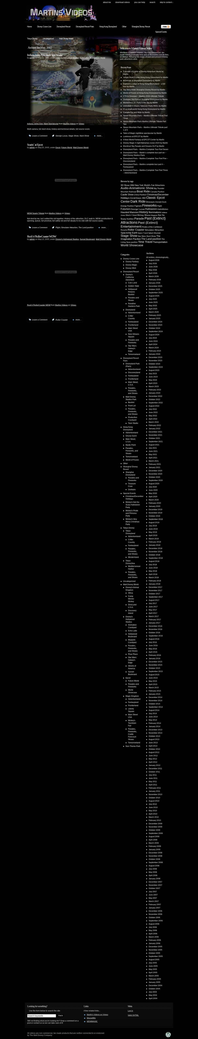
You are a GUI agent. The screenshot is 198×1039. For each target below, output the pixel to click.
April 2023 (153, 383)
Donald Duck (160, 202)
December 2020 (155, 471)
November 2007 (155, 885)
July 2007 (153, 892)
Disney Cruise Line (44, 26)
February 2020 (155, 503)
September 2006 (156, 921)
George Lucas (61, 136)
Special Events (161, 32)
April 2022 (153, 419)
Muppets (154, 215)
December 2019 (155, 509)
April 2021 (153, 458)
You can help (139, 2)
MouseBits (91, 1018)
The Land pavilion (86, 227)
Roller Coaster (62, 320)
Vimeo (81, 124)
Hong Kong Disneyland (108, 26)
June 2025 (153, 302)
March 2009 (154, 843)
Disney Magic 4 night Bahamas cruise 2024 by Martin (145, 143)
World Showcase (132, 245)
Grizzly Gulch (131, 436)
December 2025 (155, 286)
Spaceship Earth (129, 232)
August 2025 (154, 296)
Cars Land (132, 283)
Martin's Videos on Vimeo (97, 1015)
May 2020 (153, 493)
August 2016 (154, 639)
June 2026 (153, 267)
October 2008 (154, 859)
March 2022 (154, 422)
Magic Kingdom (132, 696)
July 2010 (153, 804)
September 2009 (156, 833)
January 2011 (154, 791)
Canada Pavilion (157, 192)
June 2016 (153, 645)
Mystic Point (131, 445)
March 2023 (154, 386)
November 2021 (155, 435)
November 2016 (155, 629)
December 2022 (155, 396)
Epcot (58, 147)
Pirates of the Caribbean (152, 227)
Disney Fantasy (132, 262)
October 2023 (154, 364)
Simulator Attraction (69, 227)
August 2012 (154, 752)
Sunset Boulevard (87, 239)
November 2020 (155, 474)
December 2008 (155, 853)
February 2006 (155, 940)
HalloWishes (162, 209)
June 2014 (153, 717)
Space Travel (143, 233)
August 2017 (154, 600)
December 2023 (155, 357)
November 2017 (155, 590)
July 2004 (153, 992)
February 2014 (155, 723)
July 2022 (153, 409)
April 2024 (153, 344)
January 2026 (154, 283)
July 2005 (153, 963)
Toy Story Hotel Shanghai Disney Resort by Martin (144, 90)
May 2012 (153, 759)
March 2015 (154, 688)
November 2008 (155, 856)
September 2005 (156, 956)
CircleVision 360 (138, 198)
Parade (139, 218)
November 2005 (155, 950)
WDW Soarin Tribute (35, 213)
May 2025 (153, 305)
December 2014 (155, 697)
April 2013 (153, 746)
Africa (130, 593)
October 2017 (154, 594)
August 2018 (154, 561)
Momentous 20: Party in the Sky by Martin (140, 103)
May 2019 (153, 532)
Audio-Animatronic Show (137, 188)
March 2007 (154, 901)
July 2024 (153, 338)
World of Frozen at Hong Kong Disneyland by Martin (145, 93)
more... (100, 136)
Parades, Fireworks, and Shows (133, 390)
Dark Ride (137, 201)
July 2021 (153, 448)
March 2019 (154, 539)
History (143, 212)
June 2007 (153, 895)
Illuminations (155, 212)
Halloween (151, 209)
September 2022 (156, 403)
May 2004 (153, 995)
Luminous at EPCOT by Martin (135, 136)
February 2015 (155, 691)
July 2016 (153, 642)
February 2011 (155, 788)
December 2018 (155, 548)
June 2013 (153, 743)
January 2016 (154, 658)
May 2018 (153, 571)
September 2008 (156, 862)
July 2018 (153, 565)
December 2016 (155, 626)
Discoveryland (134, 372)
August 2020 (154, 484)
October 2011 (154, 772)
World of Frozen (132, 460)
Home (29, 26)
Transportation (160, 242)
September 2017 (156, 597)
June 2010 (153, 807)
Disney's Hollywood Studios (67, 58)
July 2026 (153, 263)
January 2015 (154, 694)
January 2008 (154, 879)
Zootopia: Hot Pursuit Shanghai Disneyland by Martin (145, 99)
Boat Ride (143, 191)
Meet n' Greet (131, 215)
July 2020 (153, 487)
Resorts (124, 230)
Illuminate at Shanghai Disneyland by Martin (141, 81)
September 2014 (156, 707)
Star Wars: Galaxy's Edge (132, 348)
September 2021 (156, 441)
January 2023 (154, 393)
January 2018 (154, 584)
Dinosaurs (150, 202)
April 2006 (153, 934)
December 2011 (155, 768)
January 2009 (154, 849)
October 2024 (154, 328)
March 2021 (154, 461)
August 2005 (154, 960)
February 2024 (155, 351)
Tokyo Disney (32, 38)
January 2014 (154, 726)
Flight (58, 227)
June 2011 (153, 778)
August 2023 (154, 370)
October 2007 (154, 888)
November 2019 (155, 513)
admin (32, 58)
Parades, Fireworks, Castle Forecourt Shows (132, 734)
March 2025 (154, 312)
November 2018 (155, 552)
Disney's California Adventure (130, 277)
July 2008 (153, 869)
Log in (130, 1011)
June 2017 (153, 607)
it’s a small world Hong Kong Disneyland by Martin (144, 109)
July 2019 (153, 526)
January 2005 (154, 982)
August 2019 (154, 522)
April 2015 (153, 684)
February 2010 (155, 820)
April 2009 (153, 840)
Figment (138, 206)
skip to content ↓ (166, 2)
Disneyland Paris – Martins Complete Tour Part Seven (145, 149)
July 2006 (153, 927)
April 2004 (153, 998)
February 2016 (155, 655)
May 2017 (153, 610)
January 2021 (154, 467)
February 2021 (155, 464)
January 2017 (154, 623)
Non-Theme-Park (133, 746)
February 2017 (155, 620)
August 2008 (154, 866)
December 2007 (155, 882)
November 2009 (155, 827)
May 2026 (153, 270)
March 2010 (154, 817)
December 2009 (155, 824)
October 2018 (154, 555)
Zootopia (132, 489)
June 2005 (153, 966)
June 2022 (153, 412)
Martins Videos (69, 124)
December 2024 (155, 322)
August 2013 (154, 739)
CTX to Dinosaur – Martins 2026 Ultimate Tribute (143, 96)
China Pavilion (140, 195)
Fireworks (149, 205)
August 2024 (154, 335)
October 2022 (154, 399)
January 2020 (154, 506)
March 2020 (154, 500)
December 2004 (155, 985)
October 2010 (154, 798)
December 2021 (155, 432)
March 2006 (154, 937)
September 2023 (156, 367)
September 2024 (156, 331)
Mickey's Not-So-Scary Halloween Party (133, 504)
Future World (66, 147)
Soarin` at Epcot (35, 144)
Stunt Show (84, 136)
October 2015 (154, 668)
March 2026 (154, 276)
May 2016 (153, 649)
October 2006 (154, 917)
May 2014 (153, 720)
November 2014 (155, 701)
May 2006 (153, 930)
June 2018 (153, 568)
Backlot (131, 402)
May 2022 (153, 416)
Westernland (133, 557)
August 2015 (154, 675)
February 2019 (155, 542)
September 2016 (156, 636)
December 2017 (155, 587)
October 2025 (154, 289)
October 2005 (154, 953)
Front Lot (132, 406)
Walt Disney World (66, 38)
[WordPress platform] (168, 1036)
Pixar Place (133, 654)
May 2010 (153, 811)
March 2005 (154, 976)
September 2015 (156, 671)
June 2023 (153, 377)
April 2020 (153, 497)
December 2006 (155, 911)
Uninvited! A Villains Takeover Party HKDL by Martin (144, 106)
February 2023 (155, 390)
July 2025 (153, 299)
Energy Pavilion (127, 206)
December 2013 (155, 730)
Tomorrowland (134, 354)
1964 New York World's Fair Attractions (147, 185)
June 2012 (153, 756)
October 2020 (154, 477)
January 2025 (154, 318)
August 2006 (154, 924)
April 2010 (153, 814)
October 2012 (154, 749)
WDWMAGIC (92, 1021)
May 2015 (153, 681)
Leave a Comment (39, 136)
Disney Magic (131, 265)
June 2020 (153, 490)
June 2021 (153, 451)
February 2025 (155, 315)
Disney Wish (131, 268)
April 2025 (153, 309)
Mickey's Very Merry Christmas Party (132, 521)
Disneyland (130, 310)
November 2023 (155, 361)
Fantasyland (133, 322)
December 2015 (155, 662)
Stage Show (73, 136)
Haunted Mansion (129, 212)
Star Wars (142, 236)
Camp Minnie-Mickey (131, 599)
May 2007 (153, 898)
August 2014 (154, 710)
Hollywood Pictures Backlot (132, 292)
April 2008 (153, 875)
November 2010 (155, 794)
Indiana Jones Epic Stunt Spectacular (44, 55)
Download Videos (122, 2)
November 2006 (155, 914)
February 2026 (155, 280)
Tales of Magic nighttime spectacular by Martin (142, 133)
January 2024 (154, 354)
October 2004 (154, 989)
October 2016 (154, 633)
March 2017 (154, 616)
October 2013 (154, 736)
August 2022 (154, 406)
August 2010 (154, 801)
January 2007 (154, 908)
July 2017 (153, 603)
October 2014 (154, 704)
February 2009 (155, 846)
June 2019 (153, 529)
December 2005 (155, 947)
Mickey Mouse (144, 215)
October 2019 (154, 516)
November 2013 (155, 733)
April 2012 (153, 762)
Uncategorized (48, 38)
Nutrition (130, 219)
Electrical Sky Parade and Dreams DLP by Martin (143, 146)
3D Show (125, 185)
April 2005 (153, 972)
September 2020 (156, 480)
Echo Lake (84, 58)
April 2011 (153, 785)
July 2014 (153, 713)
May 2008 (153, 872)
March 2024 (154, 348)
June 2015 (153, 678)
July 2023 (153, 373)
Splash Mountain (154, 233)
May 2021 (153, 454)
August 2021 (154, 445)
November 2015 (155, 665)
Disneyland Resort (63, 26)
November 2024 (155, 325)
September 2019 (156, 519)
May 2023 (153, 380)
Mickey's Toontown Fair (132, 723)
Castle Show (127, 194)
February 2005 (155, 979)
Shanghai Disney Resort (141, 26)
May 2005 (153, 969)
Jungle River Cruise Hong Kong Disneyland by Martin (145, 77)
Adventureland (134, 313)
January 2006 (154, 943)
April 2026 (153, 273)
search (152, 2)
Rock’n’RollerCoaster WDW (41, 236)
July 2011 (153, 775)
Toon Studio (133, 423)
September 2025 (156, 293)
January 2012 (154, 765)
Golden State (133, 286)
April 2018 (153, 574)
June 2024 (153, 341)
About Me (107, 2)
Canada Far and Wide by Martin (136, 112)
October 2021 (154, 438)
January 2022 (154, 429)
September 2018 (156, 558)
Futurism (125, 209)
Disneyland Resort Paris (85, 26)
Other (124, 26)
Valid (133, 1015)
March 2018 (154, 577)
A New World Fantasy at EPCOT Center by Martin (143, 140)
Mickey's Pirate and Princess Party (132, 513)
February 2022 (155, 425)
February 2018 (155, 581)
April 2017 (153, 613)
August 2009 (154, 836)
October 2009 (154, 830)
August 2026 (154, 260)
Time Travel (145, 241)
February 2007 (155, 904)
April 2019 (153, 535)
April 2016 (153, 652)
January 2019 (154, 545)
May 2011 (153, 781)
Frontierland (133, 325)
